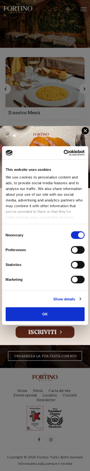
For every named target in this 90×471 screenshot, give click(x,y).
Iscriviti (43, 332)
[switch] (77, 250)
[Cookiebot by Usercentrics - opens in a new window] (64, 153)
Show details (64, 299)
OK (45, 314)
